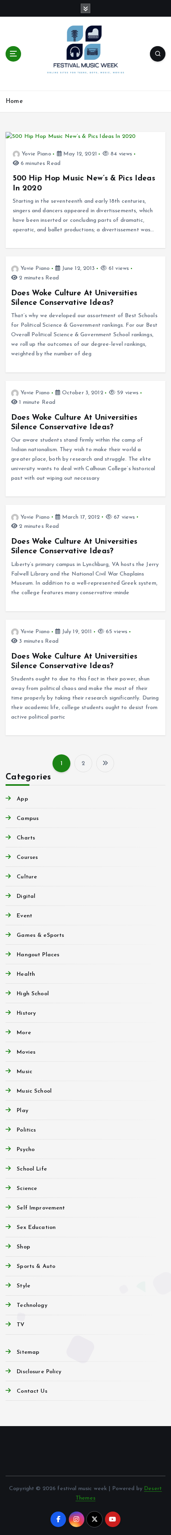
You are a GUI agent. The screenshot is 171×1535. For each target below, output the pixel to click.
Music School (34, 1091)
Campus (28, 819)
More (24, 1033)
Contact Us (32, 1391)
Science (27, 1189)
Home (14, 102)
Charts (26, 838)
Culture (27, 877)
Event (24, 916)
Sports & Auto (36, 1266)
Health (26, 974)
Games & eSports (40, 935)
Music (24, 1072)
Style (23, 1286)
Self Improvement (41, 1208)
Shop (23, 1247)
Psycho (26, 1150)
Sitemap (28, 1352)
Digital (26, 896)
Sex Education (36, 1228)
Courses (27, 858)
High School (33, 994)
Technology (32, 1305)
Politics (26, 1130)
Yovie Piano (36, 154)
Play (22, 1111)
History (26, 1013)
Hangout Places (38, 955)
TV (20, 1325)
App (22, 799)
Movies (26, 1052)
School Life (32, 1169)
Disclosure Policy (39, 1372)
